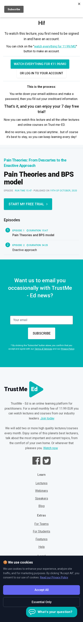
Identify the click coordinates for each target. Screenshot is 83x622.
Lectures (41, 483)
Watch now (50, 448)
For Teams (41, 524)
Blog (41, 506)
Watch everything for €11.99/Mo (40, 64)
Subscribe (42, 333)
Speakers (41, 498)
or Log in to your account (41, 73)
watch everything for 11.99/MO (55, 46)
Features (41, 539)
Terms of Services (43, 349)
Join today (47, 418)
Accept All (42, 590)
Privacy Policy (67, 349)
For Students (41, 531)
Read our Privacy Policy (54, 577)
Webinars (41, 491)
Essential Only (42, 602)
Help (41, 547)
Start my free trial (26, 204)
